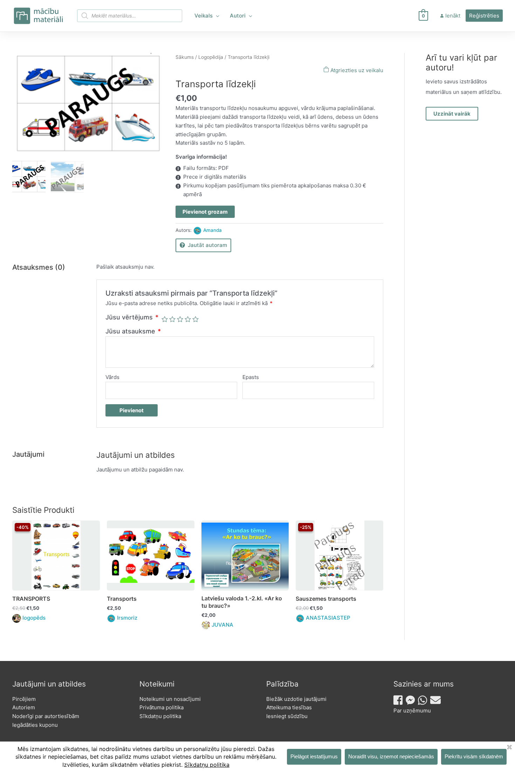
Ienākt (452, 15)
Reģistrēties (484, 15)
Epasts (250, 377)
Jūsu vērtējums (131, 317)
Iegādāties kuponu (35, 725)
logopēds (34, 617)
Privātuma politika (161, 707)
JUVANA (222, 624)
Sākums (185, 57)
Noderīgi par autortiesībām (45, 716)
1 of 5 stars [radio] (165, 319)
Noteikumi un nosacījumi (170, 699)
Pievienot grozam (205, 211)
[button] (216, 16)
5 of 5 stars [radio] (195, 319)
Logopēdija (210, 57)
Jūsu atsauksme (133, 331)
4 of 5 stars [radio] (188, 319)
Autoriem (23, 707)
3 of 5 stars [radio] (180, 319)
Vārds (112, 377)
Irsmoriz (127, 617)
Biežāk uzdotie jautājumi (296, 699)
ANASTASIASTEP (328, 617)
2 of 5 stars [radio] (172, 319)
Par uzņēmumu (412, 710)
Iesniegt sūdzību (287, 716)
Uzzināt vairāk (452, 113)
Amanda (212, 230)
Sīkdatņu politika (160, 716)
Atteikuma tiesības (289, 707)
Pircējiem (24, 699)
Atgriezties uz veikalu (356, 70)
